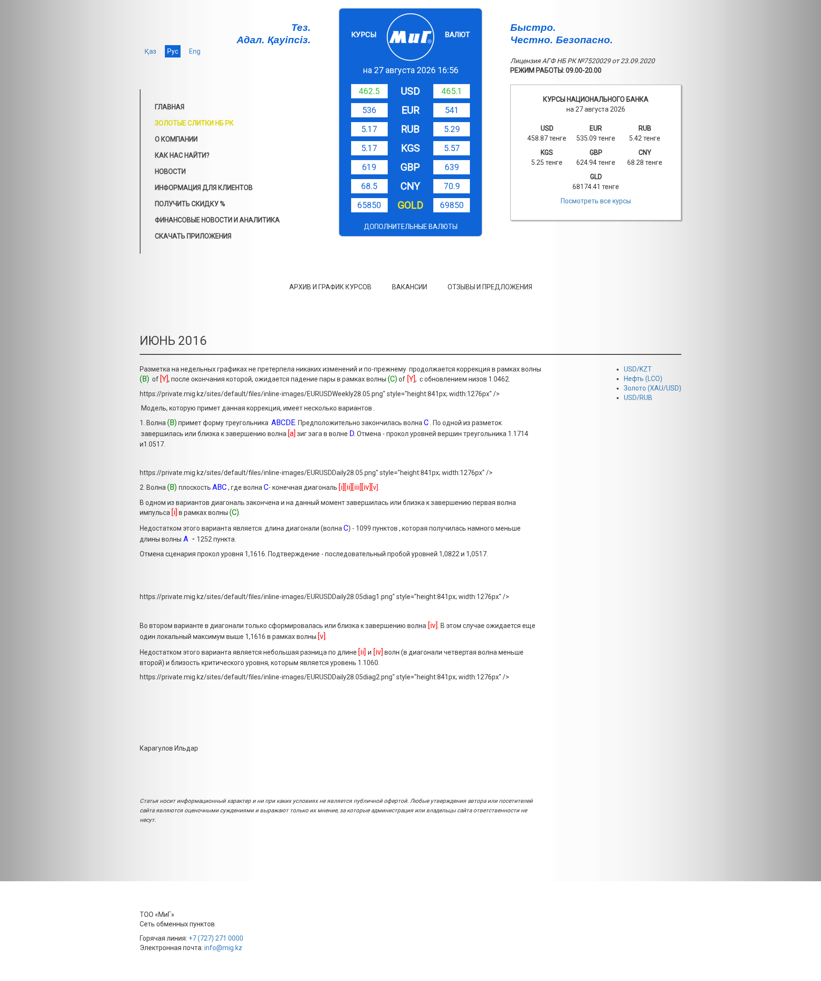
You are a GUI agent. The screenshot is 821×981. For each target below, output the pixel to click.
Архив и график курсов (330, 287)
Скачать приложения (193, 236)
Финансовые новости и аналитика (217, 220)
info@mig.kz (223, 948)
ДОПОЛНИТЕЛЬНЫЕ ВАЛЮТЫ (411, 226)
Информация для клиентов (204, 187)
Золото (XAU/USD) (652, 388)
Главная (169, 107)
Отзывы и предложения (490, 287)
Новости (170, 171)
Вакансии (409, 287)
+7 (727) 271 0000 (216, 938)
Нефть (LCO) (643, 378)
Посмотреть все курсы (596, 201)
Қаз (150, 51)
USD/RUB (638, 397)
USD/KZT (638, 369)
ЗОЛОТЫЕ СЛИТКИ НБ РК (194, 123)
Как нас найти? (182, 155)
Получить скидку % (190, 204)
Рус (172, 51)
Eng (194, 51)
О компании (176, 139)
